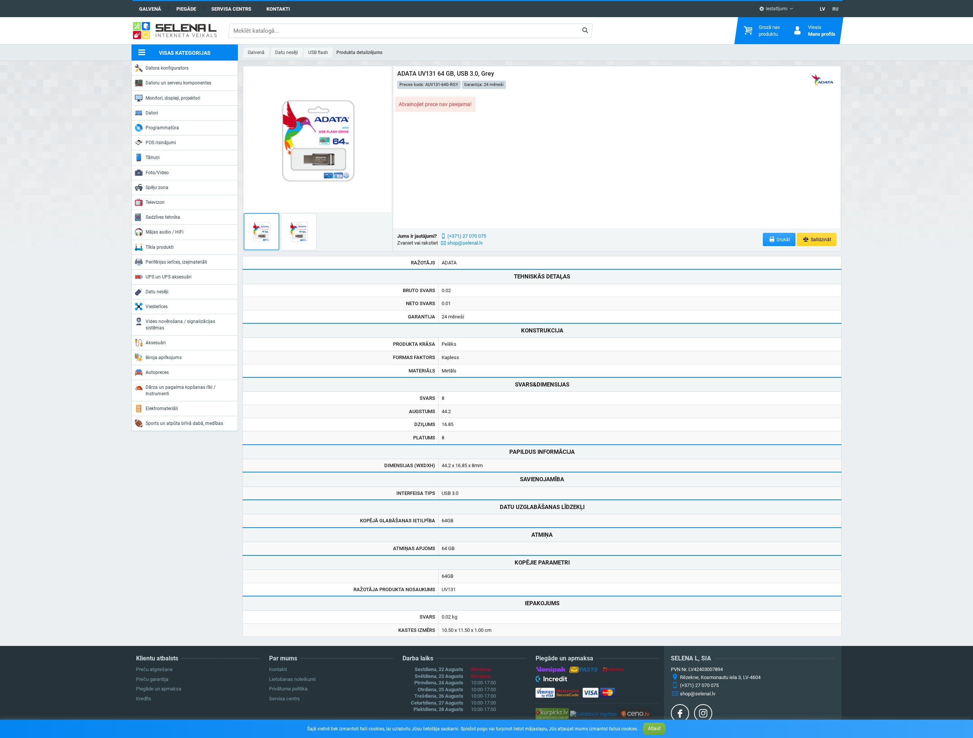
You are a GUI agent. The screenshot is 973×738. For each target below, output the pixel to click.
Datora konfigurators (167, 68)
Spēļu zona (157, 187)
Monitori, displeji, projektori (173, 98)
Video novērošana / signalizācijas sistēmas (180, 324)
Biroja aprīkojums (164, 357)
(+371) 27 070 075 (466, 236)
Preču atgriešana (154, 669)
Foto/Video (157, 172)
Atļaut (654, 728)
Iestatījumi (776, 8)
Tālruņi (153, 157)
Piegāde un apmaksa (158, 689)
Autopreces (157, 372)
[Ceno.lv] (634, 713)
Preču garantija (152, 679)
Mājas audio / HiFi (165, 232)
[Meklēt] (585, 30)
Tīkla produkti (160, 247)
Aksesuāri (156, 342)
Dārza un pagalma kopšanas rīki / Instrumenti (181, 390)
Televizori (155, 202)
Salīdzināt (820, 239)
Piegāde (186, 9)
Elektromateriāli (162, 408)
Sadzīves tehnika (163, 217)
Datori (152, 113)
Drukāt (782, 239)
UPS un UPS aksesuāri (169, 277)
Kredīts (143, 698)
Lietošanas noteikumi (292, 679)
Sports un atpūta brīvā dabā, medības (184, 423)
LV (822, 9)
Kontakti (278, 9)
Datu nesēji (157, 291)
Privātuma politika (288, 689)
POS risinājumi (161, 142)
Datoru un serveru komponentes (178, 83)
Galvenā (150, 9)
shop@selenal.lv (465, 243)
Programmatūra (162, 127)
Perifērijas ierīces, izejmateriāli (176, 262)
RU (835, 9)
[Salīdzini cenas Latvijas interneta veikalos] (552, 713)
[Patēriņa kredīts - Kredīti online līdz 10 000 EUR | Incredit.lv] (551, 680)
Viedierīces (157, 306)
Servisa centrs (231, 9)
